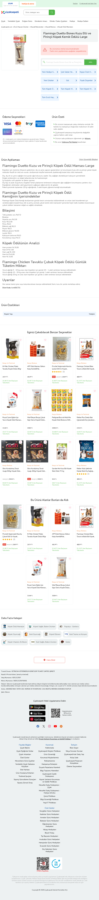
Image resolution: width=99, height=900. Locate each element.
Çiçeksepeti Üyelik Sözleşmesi (49, 775)
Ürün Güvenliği (49, 754)
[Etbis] (43, 864)
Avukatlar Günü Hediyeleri (49, 839)
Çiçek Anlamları (25, 754)
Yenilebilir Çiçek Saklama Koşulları (25, 765)
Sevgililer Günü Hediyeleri (50, 811)
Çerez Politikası (49, 796)
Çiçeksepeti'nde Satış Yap (88, 3)
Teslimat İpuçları (25, 776)
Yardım (75, 3)
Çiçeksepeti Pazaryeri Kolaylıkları (74, 762)
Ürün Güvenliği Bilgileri (88, 159)
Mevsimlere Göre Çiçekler (25, 761)
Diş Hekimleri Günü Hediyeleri (49, 850)
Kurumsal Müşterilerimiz (49, 757)
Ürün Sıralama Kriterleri (25, 773)
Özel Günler (24, 757)
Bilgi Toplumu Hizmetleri (49, 771)
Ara (52, 12)
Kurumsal (49, 745)
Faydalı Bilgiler (25, 745)
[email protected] (22, 674)
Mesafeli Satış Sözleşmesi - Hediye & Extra (49, 791)
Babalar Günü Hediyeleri (49, 821)
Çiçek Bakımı (25, 748)
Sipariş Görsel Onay (25, 783)
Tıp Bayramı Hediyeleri (49, 836)
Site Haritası (25, 770)
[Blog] (61, 726)
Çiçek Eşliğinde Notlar (25, 751)
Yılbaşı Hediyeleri (49, 829)
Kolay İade (74, 757)
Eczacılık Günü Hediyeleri (49, 846)
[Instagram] (49, 726)
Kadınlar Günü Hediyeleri (49, 814)
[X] (43, 726)
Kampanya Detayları (49, 764)
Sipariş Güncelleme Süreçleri (25, 779)
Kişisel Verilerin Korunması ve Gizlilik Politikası (49, 780)
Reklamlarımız (49, 761)
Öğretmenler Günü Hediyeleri (49, 825)
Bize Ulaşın (74, 748)
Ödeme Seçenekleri (74, 766)
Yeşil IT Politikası (49, 803)
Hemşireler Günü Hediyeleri (49, 843)
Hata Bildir (50, 660)
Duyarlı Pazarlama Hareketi (49, 767)
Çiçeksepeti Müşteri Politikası (49, 751)
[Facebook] (38, 726)
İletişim (74, 745)
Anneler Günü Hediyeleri (49, 817)
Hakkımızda (49, 748)
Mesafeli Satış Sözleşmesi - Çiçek (49, 786)
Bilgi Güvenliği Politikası (49, 799)
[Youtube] (55, 726)
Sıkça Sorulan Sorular (74, 751)
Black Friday (49, 833)
